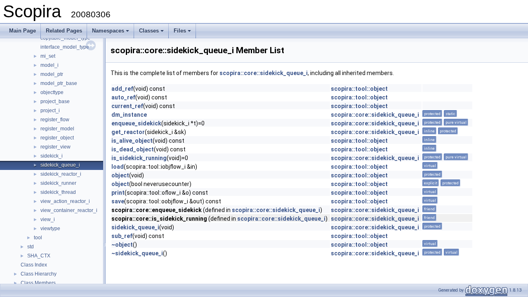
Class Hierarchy (39, 274)
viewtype (50, 228)
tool (38, 237)
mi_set (47, 56)
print (118, 192)
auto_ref (123, 97)
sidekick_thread (58, 192)
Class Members (38, 283)
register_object (57, 138)
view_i (47, 219)
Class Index (34, 265)
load (117, 166)
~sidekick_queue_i (137, 253)
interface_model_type (64, 47)
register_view (55, 147)
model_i (49, 65)
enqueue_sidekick (136, 123)
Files (183, 33)
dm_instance (129, 114)
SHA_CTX (38, 256)
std (30, 247)
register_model (57, 129)
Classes (152, 33)
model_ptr (51, 74)
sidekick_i (51, 156)
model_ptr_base (58, 83)
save (117, 201)
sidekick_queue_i (60, 165)
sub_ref (121, 236)
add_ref (122, 88)
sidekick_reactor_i (60, 174)
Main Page (22, 31)
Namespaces (111, 33)
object (120, 175)
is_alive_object (132, 140)
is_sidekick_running (139, 158)
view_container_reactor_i (68, 210)
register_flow (54, 120)
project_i (50, 110)
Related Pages (64, 31)
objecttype (52, 92)
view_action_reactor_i (65, 201)
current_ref (127, 106)
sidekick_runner (58, 183)
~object (122, 244)
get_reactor (128, 132)
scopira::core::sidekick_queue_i (263, 73)
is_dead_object (132, 149)
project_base (55, 101)
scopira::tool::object (359, 88)
